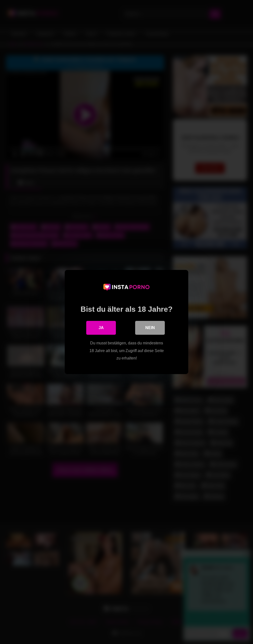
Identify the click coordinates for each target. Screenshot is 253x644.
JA (101, 328)
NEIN (150, 328)
